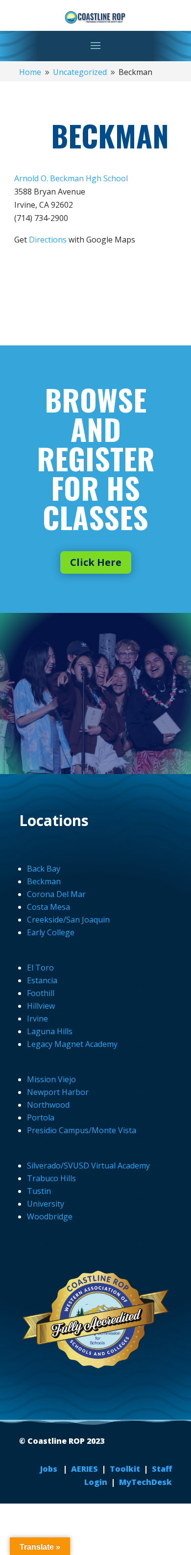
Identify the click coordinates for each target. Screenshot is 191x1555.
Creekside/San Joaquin (68, 919)
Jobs (49, 1468)
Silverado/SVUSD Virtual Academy (88, 1165)
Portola (40, 1117)
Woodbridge (49, 1216)
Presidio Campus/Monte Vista (81, 1130)
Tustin (39, 1191)
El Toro (40, 967)
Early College (50, 932)
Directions (48, 239)
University (45, 1203)
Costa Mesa (48, 906)
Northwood (48, 1104)
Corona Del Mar (56, 894)
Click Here (95, 562)
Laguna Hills (49, 1031)
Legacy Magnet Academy (72, 1044)
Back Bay (43, 868)
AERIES (85, 1468)
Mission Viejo (51, 1079)
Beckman (44, 881)
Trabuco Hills (51, 1178)
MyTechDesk (145, 1482)
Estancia (42, 980)
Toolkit (125, 1468)
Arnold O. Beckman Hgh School (71, 178)
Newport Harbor (58, 1092)
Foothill (40, 993)
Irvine (37, 1018)
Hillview (41, 1005)
